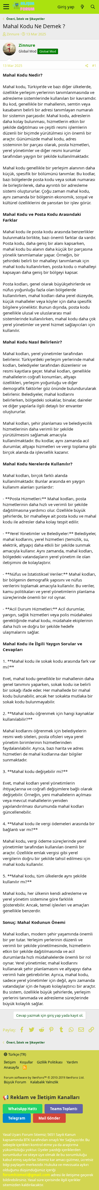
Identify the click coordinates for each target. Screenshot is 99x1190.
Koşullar (26, 1062)
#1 (94, 65)
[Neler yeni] (82, 7)
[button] (6, 7)
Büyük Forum (15, 1081)
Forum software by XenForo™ (44, 1077)
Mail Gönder (49, 1118)
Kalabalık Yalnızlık (44, 1081)
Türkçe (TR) (16, 1054)
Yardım (72, 1062)
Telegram (16, 1118)
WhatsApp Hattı (22, 1108)
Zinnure (13, 34)
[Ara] (92, 7)
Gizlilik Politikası (49, 1062)
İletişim (10, 1062)
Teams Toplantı (63, 1108)
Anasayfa (11, 1067)
